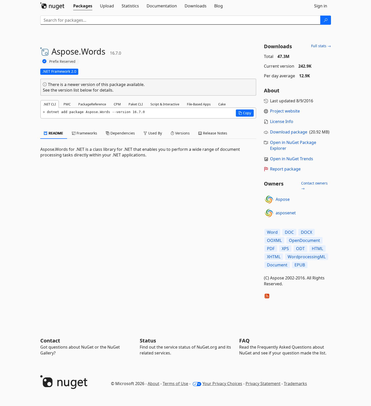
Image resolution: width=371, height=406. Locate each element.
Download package (288, 132)
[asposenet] (269, 213)
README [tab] (55, 133)
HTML (317, 248)
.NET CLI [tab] (49, 104)
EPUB (300, 265)
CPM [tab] (117, 104)
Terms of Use (175, 383)
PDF (271, 248)
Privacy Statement (263, 383)
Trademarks (295, 383)
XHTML (273, 257)
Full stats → (321, 45)
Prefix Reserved (62, 61)
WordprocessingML (307, 257)
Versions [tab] (182, 133)
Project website (285, 111)
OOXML (274, 240)
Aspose (283, 199)
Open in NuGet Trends (291, 159)
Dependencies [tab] (122, 133)
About (153, 383)
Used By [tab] (154, 133)
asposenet (286, 213)
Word (272, 232)
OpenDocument (304, 240)
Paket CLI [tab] (136, 104)
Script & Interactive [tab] (164, 104)
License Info (281, 121)
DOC (289, 232)
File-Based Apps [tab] (199, 104)
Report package (285, 169)
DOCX (306, 232)
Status (148, 340)
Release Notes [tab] (214, 133)
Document (277, 265)
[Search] (325, 20)
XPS (285, 248)
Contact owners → (314, 186)
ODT (300, 248)
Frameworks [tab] (86, 133)
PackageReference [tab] (92, 104)
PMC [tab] (67, 104)
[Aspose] (269, 199)
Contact (50, 340)
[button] (245, 113)
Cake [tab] (222, 104)
